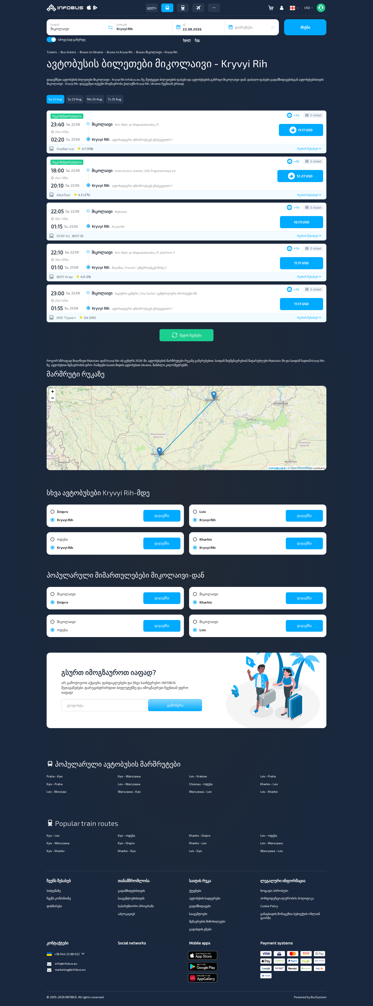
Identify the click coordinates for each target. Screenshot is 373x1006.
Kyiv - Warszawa (129, 776)
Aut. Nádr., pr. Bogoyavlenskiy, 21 (137, 124)
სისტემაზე (54, 890)
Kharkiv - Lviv (269, 784)
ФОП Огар (65, 277)
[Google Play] (95, 8)
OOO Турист (66, 317)
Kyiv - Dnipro (126, 843)
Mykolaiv (121, 211)
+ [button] (52, 391)
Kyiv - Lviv (53, 835)
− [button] (52, 398)
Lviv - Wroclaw (56, 791)
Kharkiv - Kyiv (127, 851)
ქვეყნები (195, 890)
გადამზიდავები (200, 906)
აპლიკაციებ (126, 914)
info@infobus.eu (66, 963)
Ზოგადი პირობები (274, 890)
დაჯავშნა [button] (162, 515)
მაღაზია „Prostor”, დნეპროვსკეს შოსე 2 (139, 267)
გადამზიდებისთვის (131, 890)
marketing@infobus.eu (70, 969)
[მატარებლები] (183, 7)
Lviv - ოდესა (268, 835)
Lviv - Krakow (198, 776)
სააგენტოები (198, 914)
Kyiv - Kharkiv (56, 851)
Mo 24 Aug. (95, 99)
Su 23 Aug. (75, 99)
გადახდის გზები (200, 929)
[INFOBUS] (65, 7)
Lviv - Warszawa (129, 784)
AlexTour (63, 195)
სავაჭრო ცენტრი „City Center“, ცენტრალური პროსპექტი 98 (156, 293)
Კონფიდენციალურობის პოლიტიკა (287, 898)
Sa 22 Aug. (55, 99)
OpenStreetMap (301, 468)
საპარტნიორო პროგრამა (136, 906)
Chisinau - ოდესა (201, 784)
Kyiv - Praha (55, 784)
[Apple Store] (89, 8)
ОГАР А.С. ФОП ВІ (70, 236)
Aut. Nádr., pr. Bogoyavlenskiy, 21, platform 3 (145, 252)
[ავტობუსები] (167, 7)
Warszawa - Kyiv (129, 791)
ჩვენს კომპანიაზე (59, 898)
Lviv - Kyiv (195, 851)
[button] (214, 7)
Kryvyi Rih (118, 226)
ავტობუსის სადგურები (204, 898)
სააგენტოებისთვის (131, 898)
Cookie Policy (269, 906)
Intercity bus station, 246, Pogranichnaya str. (145, 171)
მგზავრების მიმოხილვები (207, 921)
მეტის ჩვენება (191, 335)
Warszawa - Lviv (200, 791)
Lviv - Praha (268, 776)
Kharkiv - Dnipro (199, 835)
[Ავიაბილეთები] (198, 7)
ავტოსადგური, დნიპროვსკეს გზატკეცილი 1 (142, 139)
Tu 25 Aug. (115, 99)
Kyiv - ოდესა (126, 835)
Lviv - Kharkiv (269, 791)
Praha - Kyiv (55, 776)
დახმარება (54, 906)
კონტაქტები (57, 942)
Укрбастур (65, 149)
